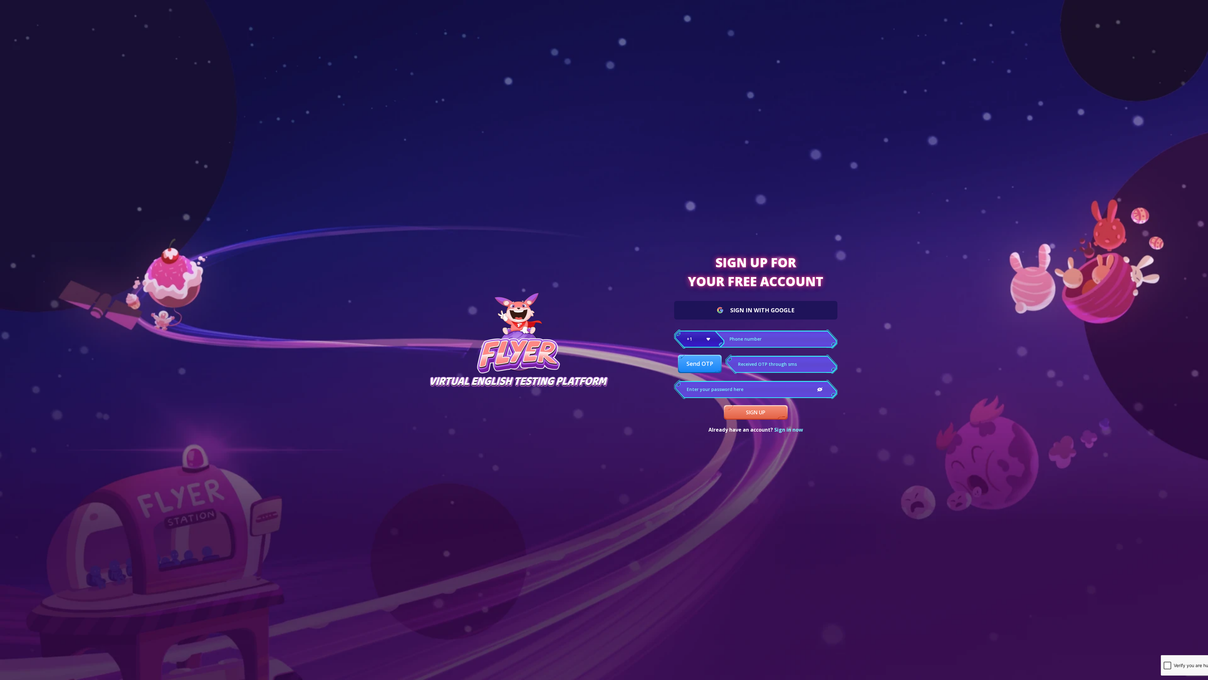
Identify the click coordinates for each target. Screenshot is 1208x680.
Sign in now (788, 429)
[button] (699, 339)
